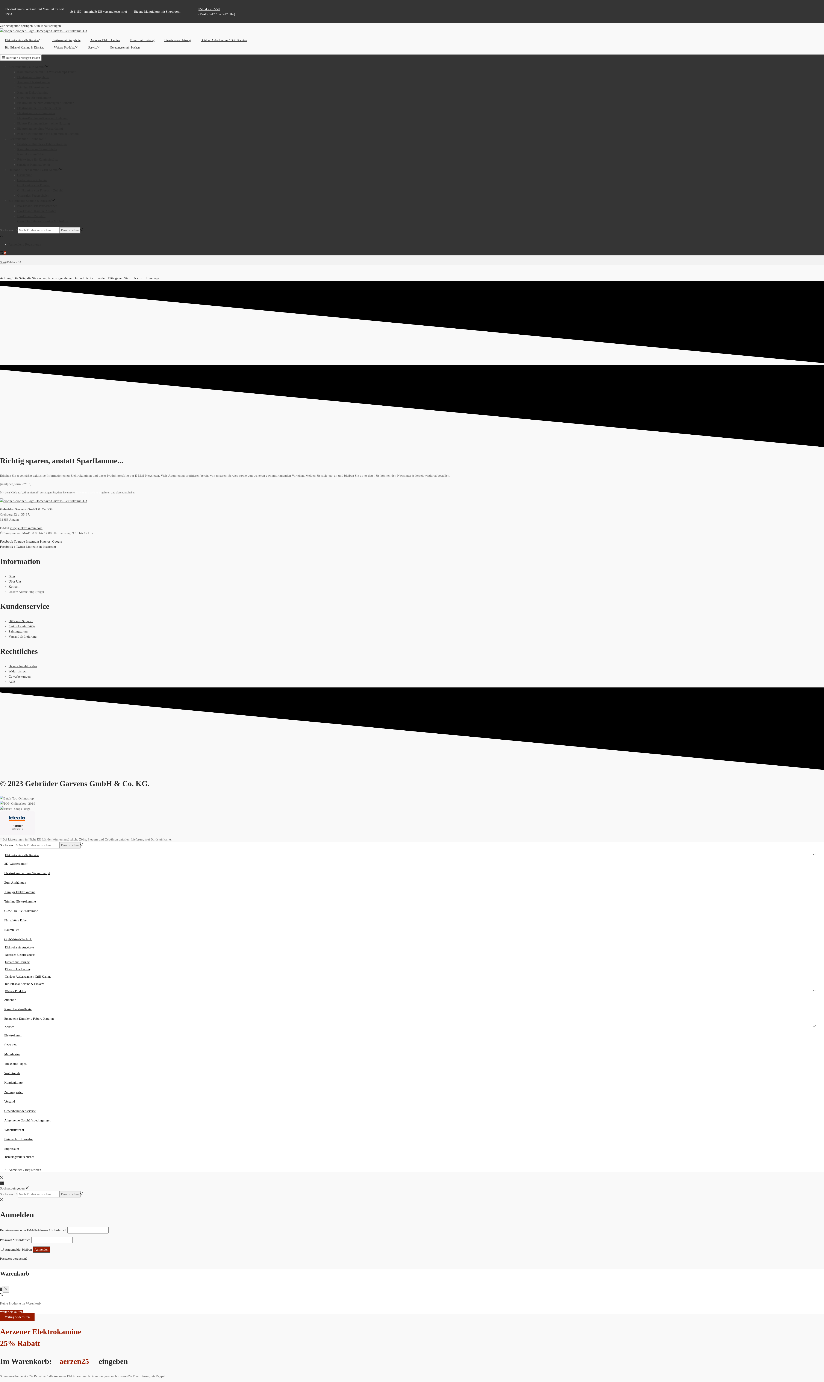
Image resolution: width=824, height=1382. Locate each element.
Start (3, 262)
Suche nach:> (9, 230)
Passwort (15, 1240)
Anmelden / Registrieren (25, 244)
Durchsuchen (70, 230)
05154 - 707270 (209, 9)
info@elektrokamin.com (26, 528)
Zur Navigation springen (16, 25)
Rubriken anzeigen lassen (23, 57)
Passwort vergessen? (13, 1258)
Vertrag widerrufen (17, 1317)
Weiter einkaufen (11, 1312)
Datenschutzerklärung (88, 492)
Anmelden (41, 1249)
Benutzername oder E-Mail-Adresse (33, 1230)
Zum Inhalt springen (47, 25)
